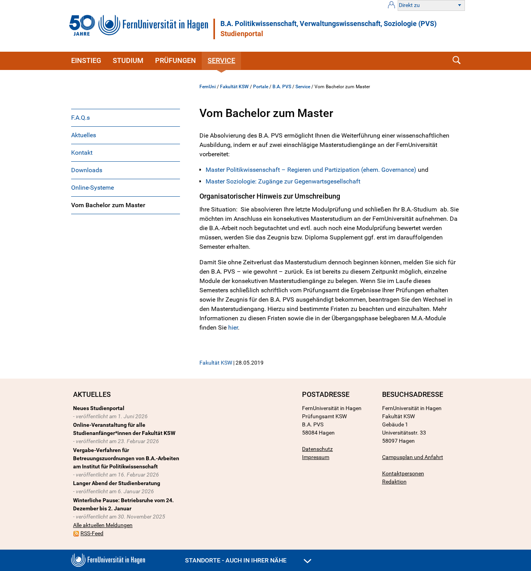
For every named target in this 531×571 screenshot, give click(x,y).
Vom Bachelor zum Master (108, 205)
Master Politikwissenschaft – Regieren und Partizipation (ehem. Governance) (311, 169)
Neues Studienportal (98, 408)
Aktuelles (83, 135)
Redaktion (394, 481)
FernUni (207, 86)
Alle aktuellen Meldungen (103, 525)
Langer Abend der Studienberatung (116, 483)
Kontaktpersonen (403, 473)
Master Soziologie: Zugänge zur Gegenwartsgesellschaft (283, 181)
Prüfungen (175, 60)
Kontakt (82, 152)
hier (233, 327)
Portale (260, 86)
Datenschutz (317, 449)
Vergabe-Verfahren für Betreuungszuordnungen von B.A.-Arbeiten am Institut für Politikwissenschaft (126, 458)
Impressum (315, 457)
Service (221, 60)
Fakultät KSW (234, 86)
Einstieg (86, 60)
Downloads (86, 170)
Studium (128, 60)
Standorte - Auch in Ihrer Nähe (236, 560)
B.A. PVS (281, 86)
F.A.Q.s (80, 117)
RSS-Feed (91, 533)
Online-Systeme (92, 187)
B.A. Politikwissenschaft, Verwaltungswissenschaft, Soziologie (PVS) (328, 24)
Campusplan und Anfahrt (412, 457)
